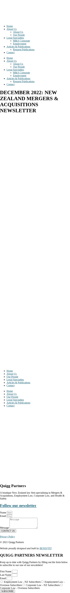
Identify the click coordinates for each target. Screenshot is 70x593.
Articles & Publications (18, 46)
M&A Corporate (21, 40)
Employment (19, 43)
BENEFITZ (46, 548)
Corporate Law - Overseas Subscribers (20, 588)
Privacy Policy (7, 536)
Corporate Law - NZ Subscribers (43, 585)
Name (3, 512)
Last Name (6, 574)
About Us (12, 29)
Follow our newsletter (18, 505)
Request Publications (24, 49)
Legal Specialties (15, 37)
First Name (6, 571)
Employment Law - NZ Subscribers (22, 581)
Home (10, 26)
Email (3, 516)
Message (5, 527)
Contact (10, 52)
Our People (19, 35)
